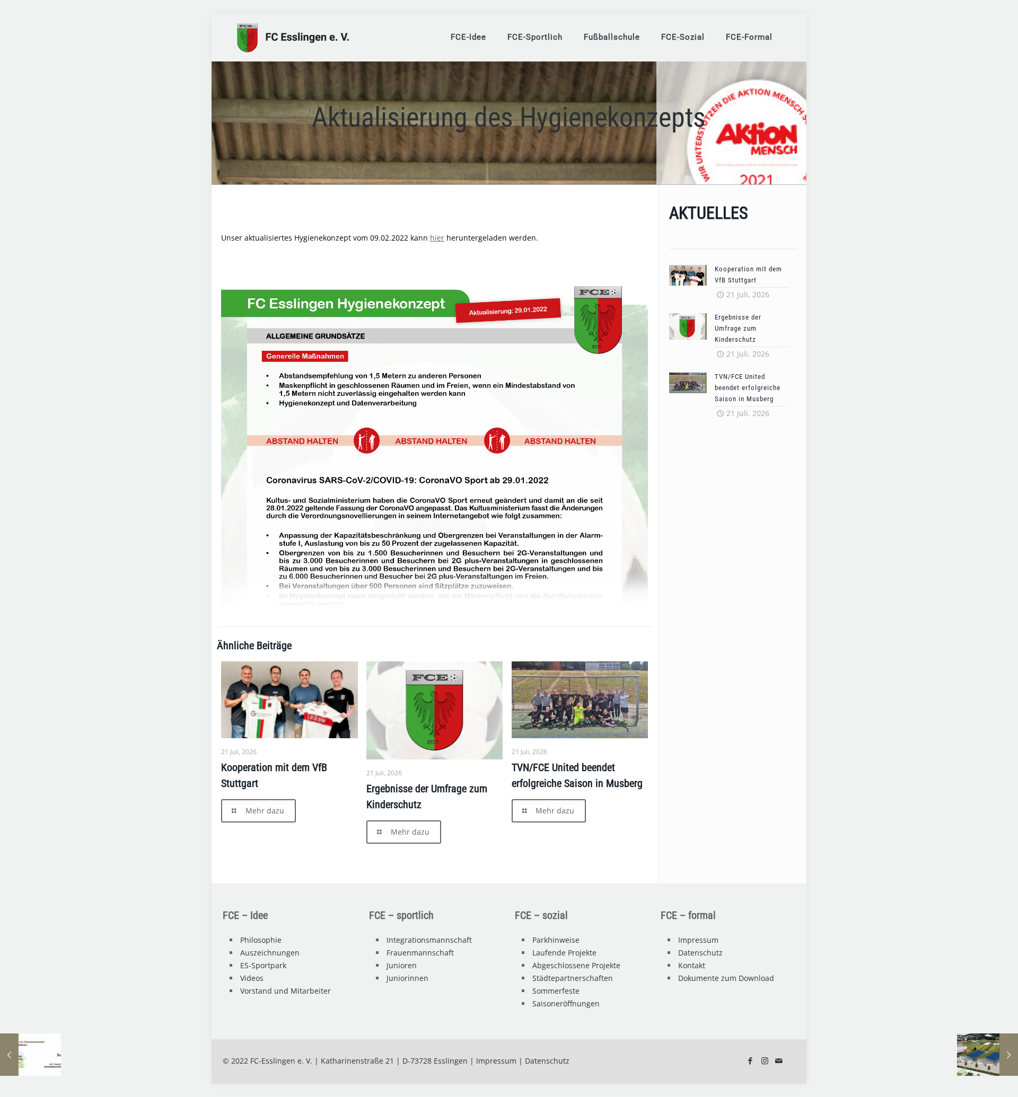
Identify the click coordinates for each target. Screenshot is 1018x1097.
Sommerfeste (556, 991)
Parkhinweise (556, 940)
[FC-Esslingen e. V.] (293, 37)
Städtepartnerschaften (572, 978)
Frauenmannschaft (420, 953)
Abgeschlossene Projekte (576, 965)
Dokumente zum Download (726, 978)
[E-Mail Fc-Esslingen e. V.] (779, 1060)
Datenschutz (700, 953)
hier (437, 238)
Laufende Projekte (564, 953)
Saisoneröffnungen (566, 1003)
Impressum (698, 940)
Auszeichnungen (270, 953)
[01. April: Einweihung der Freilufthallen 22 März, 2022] (987, 1054)
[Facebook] (750, 1060)
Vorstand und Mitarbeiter (285, 991)
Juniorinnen (407, 978)
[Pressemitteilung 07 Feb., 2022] (30, 1054)
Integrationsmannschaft (429, 940)
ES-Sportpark (263, 965)
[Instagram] (764, 1060)
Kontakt (691, 965)
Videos (252, 978)
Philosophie (261, 940)
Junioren (402, 965)
